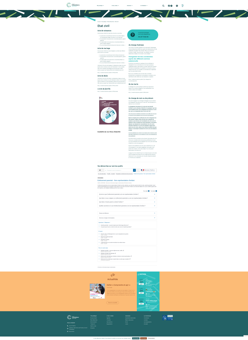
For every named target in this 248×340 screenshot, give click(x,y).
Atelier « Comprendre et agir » (118, 285)
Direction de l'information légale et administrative (106, 267)
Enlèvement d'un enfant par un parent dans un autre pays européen (115, 259)
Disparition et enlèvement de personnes (124, 173)
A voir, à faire (115, 5)
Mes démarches (110, 21)
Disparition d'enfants (105, 239)
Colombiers (146, 318)
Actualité (146, 324)
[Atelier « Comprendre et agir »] (97, 291)
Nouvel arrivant (93, 318)
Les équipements (147, 322)
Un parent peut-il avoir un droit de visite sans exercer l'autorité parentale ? (116, 226)
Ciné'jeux (148, 281)
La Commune (143, 5)
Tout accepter (136, 338)
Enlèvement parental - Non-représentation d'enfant (144, 173)
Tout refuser (143, 338)
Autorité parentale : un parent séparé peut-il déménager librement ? (115, 225)
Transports (92, 324)
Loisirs (126, 324)
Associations (109, 322)
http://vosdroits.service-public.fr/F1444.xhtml (108, 85)
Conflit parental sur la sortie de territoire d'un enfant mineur (113, 242)
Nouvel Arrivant (140, 52)
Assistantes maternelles (130, 318)
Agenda (108, 318)
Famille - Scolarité (111, 173)
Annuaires (92, 328)
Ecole (126, 322)
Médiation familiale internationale (108, 253)
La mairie (146, 320)
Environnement (93, 322)
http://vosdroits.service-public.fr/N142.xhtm (138, 92)
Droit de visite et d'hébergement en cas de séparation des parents (114, 233)
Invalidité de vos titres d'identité (109, 132)
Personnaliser (151, 338)
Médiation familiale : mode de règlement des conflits (112, 250)
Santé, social (93, 326)
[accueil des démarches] (99, 170)
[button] (103, 5)
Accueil (99, 21)
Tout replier (145, 191)
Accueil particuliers (102, 173)
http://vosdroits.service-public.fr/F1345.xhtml (108, 91)
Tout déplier (153, 191)
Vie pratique (100, 5)
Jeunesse (129, 5)
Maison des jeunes (129, 320)
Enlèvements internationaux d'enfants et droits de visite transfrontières (115, 256)
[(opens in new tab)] (182, 5)
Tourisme (109, 320)
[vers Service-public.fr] (148, 170)
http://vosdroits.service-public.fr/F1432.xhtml (108, 72)
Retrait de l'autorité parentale (107, 236)
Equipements (109, 324)
